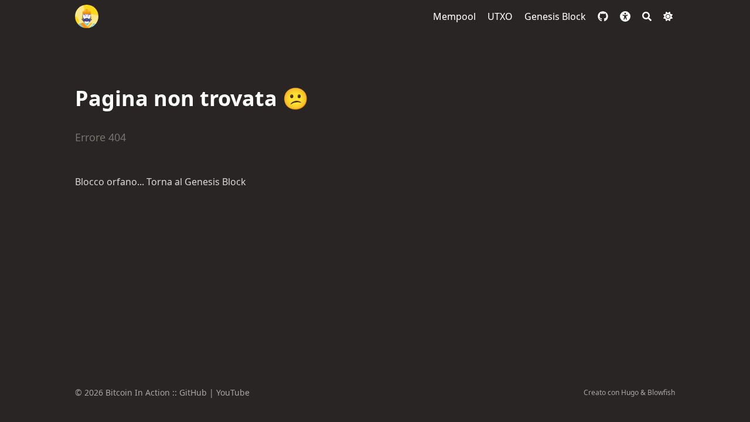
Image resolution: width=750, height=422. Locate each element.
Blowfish (661, 392)
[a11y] (625, 16)
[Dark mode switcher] (668, 16)
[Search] (647, 16)
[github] (603, 16)
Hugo (630, 392)
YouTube (233, 392)
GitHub (193, 392)
